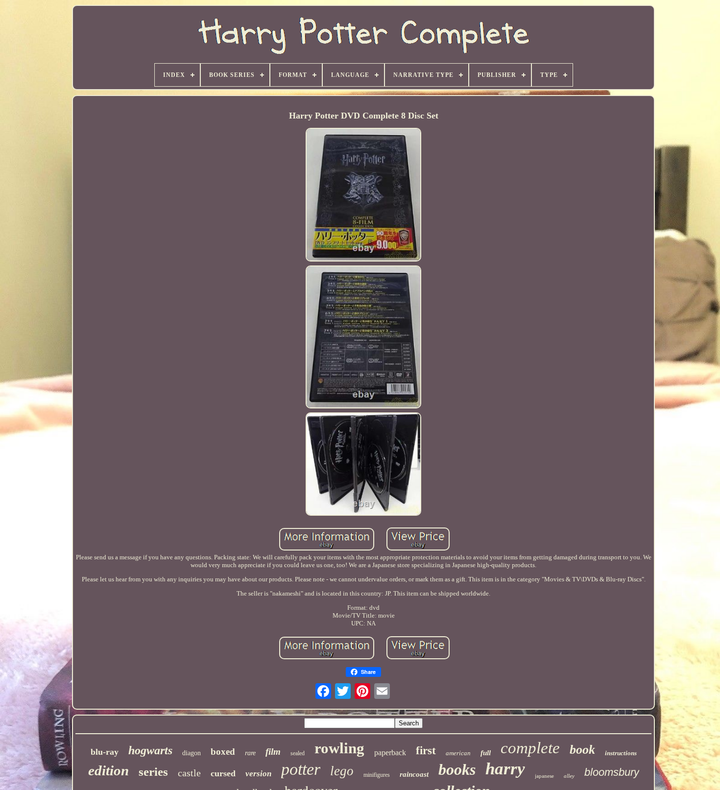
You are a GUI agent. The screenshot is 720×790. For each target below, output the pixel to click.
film (273, 751)
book (582, 749)
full (485, 753)
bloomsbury (611, 772)
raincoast (414, 774)
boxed (223, 751)
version (258, 773)
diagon (191, 753)
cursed (223, 773)
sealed (297, 753)
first (426, 750)
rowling (339, 748)
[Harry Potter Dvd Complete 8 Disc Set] (363, 195)
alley (569, 776)
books (457, 769)
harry (505, 768)
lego (342, 771)
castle (189, 772)
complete (530, 748)
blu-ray (105, 752)
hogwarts (150, 750)
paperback (390, 752)
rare (250, 753)
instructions (621, 753)
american (458, 753)
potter (300, 769)
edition (108, 770)
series (153, 771)
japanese (544, 776)
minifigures (376, 774)
